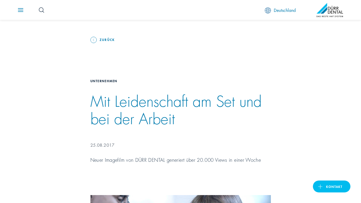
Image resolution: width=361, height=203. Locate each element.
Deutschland (285, 10)
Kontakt (334, 186)
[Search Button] (41, 10)
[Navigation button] (20, 10)
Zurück (107, 39)
